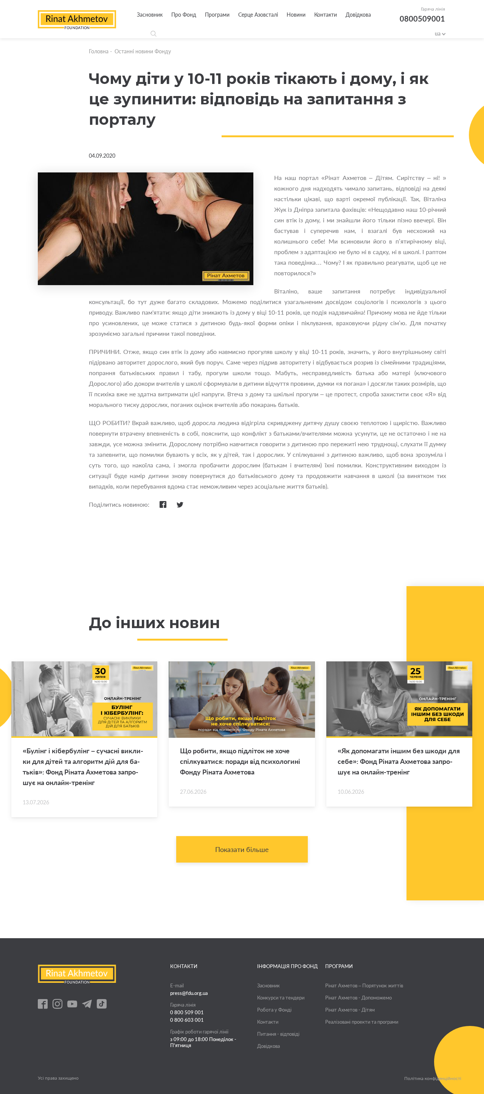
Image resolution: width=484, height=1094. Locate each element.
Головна (99, 51)
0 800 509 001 (187, 1012)
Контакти (325, 14)
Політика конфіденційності (432, 1078)
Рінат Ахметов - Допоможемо (358, 998)
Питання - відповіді (278, 1034)
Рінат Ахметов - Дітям (350, 1010)
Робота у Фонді (274, 1010)
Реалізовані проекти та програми (361, 1022)
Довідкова (358, 14)
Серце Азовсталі (258, 14)
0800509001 (422, 18)
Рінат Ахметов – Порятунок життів (364, 985)
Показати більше (242, 849)
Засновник (150, 14)
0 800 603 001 (187, 1020)
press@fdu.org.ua (189, 993)
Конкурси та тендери (280, 998)
